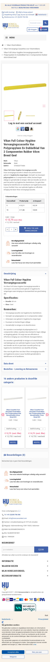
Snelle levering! (9, 12)
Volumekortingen (11, 196)
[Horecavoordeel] (11, 26)
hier (35, 644)
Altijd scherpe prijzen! (25, 12)
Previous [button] (2, 414)
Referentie (7, 163)
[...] (19, 511)
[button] (7, 619)
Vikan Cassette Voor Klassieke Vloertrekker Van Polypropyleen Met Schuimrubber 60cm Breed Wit (13, 413)
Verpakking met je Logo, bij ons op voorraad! (19, 15)
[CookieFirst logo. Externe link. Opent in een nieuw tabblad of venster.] (3, 622)
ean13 (6, 166)
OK (42, 549)
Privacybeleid (43, 619)
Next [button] (47, 414)
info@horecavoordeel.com (18, 518)
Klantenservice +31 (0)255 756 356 (16, 17)
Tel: (12, 515)
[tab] (25, 273)
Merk (5, 161)
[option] (13, 417)
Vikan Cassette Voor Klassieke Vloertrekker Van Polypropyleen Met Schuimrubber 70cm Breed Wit (37, 413)
